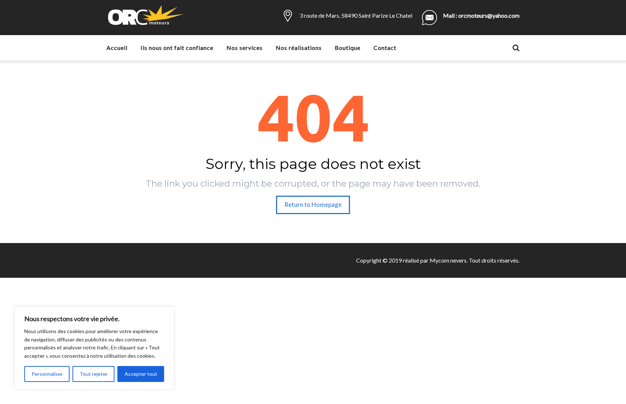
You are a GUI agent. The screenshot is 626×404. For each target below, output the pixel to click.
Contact (384, 47)
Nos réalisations (299, 47)
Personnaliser (47, 374)
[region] (94, 348)
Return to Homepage (313, 204)
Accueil (117, 47)
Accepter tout (141, 374)
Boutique (347, 47)
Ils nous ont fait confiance (177, 47)
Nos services (244, 47)
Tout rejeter (94, 374)
